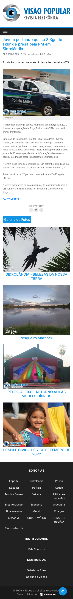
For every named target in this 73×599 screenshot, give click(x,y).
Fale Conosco (36, 549)
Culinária (36, 494)
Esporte (14, 480)
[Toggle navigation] (5, 31)
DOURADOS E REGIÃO (59, 519)
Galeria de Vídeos (36, 576)
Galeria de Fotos (36, 570)
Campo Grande (14, 528)
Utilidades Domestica (59, 496)
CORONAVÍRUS (36, 517)
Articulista (59, 504)
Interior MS (13, 517)
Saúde (59, 487)
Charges (59, 511)
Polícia (59, 480)
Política (36, 487)
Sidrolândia (36, 480)
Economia (36, 504)
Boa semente (14, 511)
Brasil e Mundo (14, 504)
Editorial (14, 487)
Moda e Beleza (14, 494)
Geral (36, 511)
